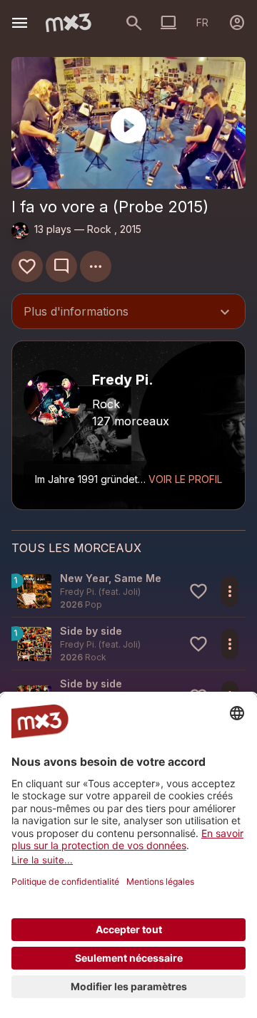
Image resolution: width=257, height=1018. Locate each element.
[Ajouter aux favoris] (27, 266)
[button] (128, 591)
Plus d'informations (128, 313)
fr (202, 22)
